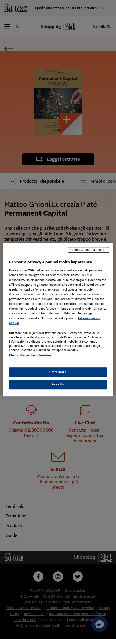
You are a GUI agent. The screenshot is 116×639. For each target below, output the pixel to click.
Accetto (58, 384)
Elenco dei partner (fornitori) (30, 355)
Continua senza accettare (88, 249)
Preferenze (58, 372)
